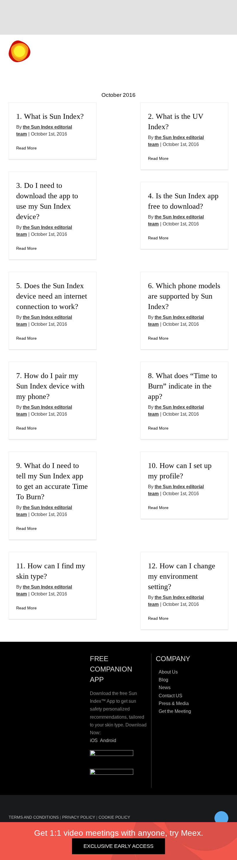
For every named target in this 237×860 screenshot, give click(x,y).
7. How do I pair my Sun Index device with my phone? (50, 386)
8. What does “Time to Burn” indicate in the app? (182, 386)
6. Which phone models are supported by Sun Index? (184, 296)
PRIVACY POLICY (79, 817)
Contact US (170, 695)
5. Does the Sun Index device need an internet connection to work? (51, 296)
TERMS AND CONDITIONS (34, 817)
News (165, 687)
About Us (168, 671)
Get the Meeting (175, 711)
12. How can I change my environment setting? (181, 576)
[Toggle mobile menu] (226, 52)
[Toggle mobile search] (215, 52)
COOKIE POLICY (114, 817)
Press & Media (174, 703)
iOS (94, 740)
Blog (163, 679)
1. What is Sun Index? (50, 116)
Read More (26, 148)
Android (108, 740)
